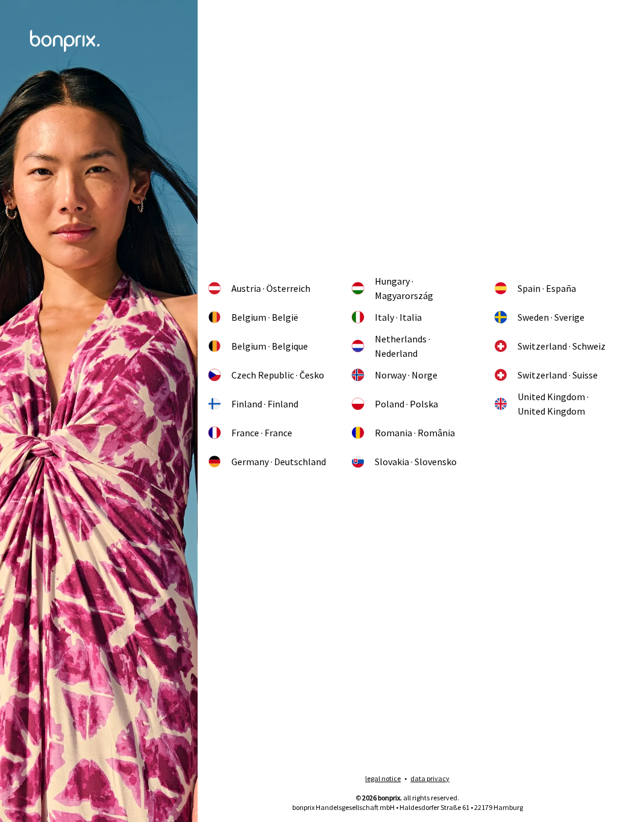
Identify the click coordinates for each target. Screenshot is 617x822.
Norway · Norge (406, 375)
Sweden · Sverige (551, 317)
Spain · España (547, 288)
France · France (261, 433)
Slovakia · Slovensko (416, 462)
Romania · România (415, 433)
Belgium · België (264, 317)
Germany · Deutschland (278, 462)
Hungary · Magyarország (404, 288)
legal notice (383, 778)
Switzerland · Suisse (558, 375)
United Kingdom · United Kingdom (553, 404)
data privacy (429, 778)
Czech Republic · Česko (277, 375)
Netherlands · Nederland (402, 346)
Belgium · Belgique (269, 346)
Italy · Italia (398, 317)
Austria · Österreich (270, 288)
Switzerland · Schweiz (562, 346)
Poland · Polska (406, 404)
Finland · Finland (264, 404)
